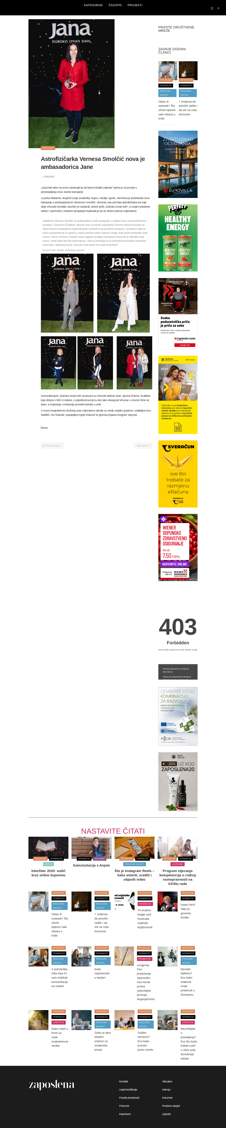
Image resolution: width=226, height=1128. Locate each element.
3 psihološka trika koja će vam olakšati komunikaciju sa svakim (60, 978)
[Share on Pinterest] (71, 427)
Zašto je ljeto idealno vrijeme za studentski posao (103, 1041)
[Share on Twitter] (55, 427)
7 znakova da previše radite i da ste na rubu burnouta (102, 923)
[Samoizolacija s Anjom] (91, 847)
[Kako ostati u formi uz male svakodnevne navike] (38, 1019)
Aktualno (167, 1081)
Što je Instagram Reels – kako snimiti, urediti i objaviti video (134, 875)
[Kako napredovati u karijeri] (81, 956)
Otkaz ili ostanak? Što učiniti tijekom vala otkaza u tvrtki (167, 110)
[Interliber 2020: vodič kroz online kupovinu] (48, 847)
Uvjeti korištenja (128, 1089)
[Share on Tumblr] (67, 427)
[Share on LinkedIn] (63, 427)
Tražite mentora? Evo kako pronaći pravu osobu (145, 1041)
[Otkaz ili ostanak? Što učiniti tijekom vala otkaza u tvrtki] (167, 70)
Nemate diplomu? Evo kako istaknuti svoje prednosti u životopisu (188, 982)
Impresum (125, 1114)
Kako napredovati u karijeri (102, 973)
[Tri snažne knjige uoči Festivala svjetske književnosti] (125, 901)
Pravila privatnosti (129, 1097)
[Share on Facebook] (51, 427)
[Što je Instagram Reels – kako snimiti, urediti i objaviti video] (135, 847)
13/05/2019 (48, 176)
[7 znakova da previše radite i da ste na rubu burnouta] (188, 70)
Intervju (166, 1089)
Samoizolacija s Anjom (91, 865)
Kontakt (123, 1081)
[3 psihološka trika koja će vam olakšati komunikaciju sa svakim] (38, 956)
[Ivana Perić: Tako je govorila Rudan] (168, 901)
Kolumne (167, 1097)
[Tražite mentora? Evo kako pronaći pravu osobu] (125, 1019)
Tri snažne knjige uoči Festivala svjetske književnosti (145, 919)
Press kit (124, 1105)
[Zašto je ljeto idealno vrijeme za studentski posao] (81, 1019)
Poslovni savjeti (171, 1105)
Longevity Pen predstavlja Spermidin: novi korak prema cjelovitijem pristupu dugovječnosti (146, 982)
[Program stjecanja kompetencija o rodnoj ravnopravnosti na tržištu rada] (178, 847)
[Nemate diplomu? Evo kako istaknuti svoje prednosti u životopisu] (168, 956)
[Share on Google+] (59, 427)
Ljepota (166, 1114)
